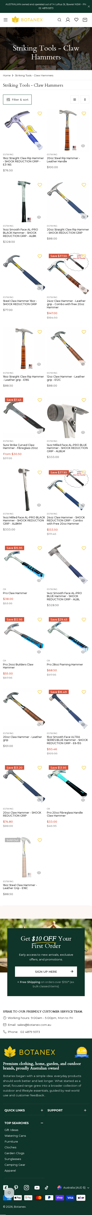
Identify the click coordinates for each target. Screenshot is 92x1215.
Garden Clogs (14, 1153)
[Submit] (72, 971)
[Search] (59, 20)
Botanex (20, 1206)
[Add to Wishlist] (40, 113)
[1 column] (74, 99)
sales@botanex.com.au (34, 1024)
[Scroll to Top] (85, 1193)
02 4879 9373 (29, 1032)
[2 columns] (85, 99)
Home (6, 75)
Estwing (8, 154)
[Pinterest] (16, 1188)
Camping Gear (14, 1164)
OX (4, 589)
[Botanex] (27, 20)
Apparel (10, 1170)
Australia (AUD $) (74, 1187)
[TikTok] (47, 1187)
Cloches (10, 1147)
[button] (85, 20)
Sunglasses (12, 1159)
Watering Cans (15, 1135)
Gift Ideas (11, 1130)
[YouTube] (37, 1188)
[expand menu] (5, 20)
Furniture (11, 1141)
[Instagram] (26, 1188)
